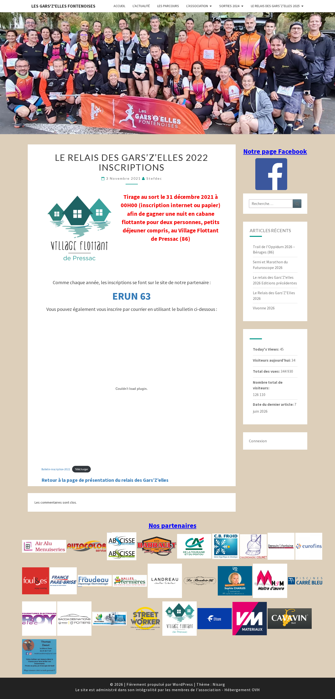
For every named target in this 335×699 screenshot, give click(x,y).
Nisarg (219, 684)
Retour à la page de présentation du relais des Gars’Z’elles (104, 480)
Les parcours (168, 6)
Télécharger (81, 469)
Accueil (119, 6)
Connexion (258, 440)
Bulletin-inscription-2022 (55, 469)
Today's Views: (266, 349)
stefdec (154, 178)
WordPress (183, 684)
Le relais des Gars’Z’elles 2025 (275, 6)
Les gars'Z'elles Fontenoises (63, 6)
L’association (197, 6)
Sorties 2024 (229, 6)
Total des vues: (267, 371)
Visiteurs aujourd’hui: (272, 360)
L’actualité (141, 6)
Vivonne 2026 (264, 307)
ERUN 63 (131, 296)
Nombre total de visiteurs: (268, 385)
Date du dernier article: (273, 404)
